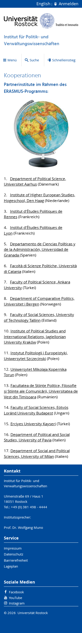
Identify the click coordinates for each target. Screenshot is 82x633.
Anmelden (68, 3)
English (43, 3)
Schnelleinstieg (63, 60)
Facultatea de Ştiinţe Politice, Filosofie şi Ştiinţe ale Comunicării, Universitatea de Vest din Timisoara (41, 391)
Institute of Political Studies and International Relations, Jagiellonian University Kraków (35, 337)
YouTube (15, 597)
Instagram (17, 603)
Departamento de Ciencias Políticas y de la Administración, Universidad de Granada (39, 249)
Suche (34, 60)
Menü (12, 60)
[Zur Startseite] (41, 21)
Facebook (16, 592)
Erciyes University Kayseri (33, 423)
